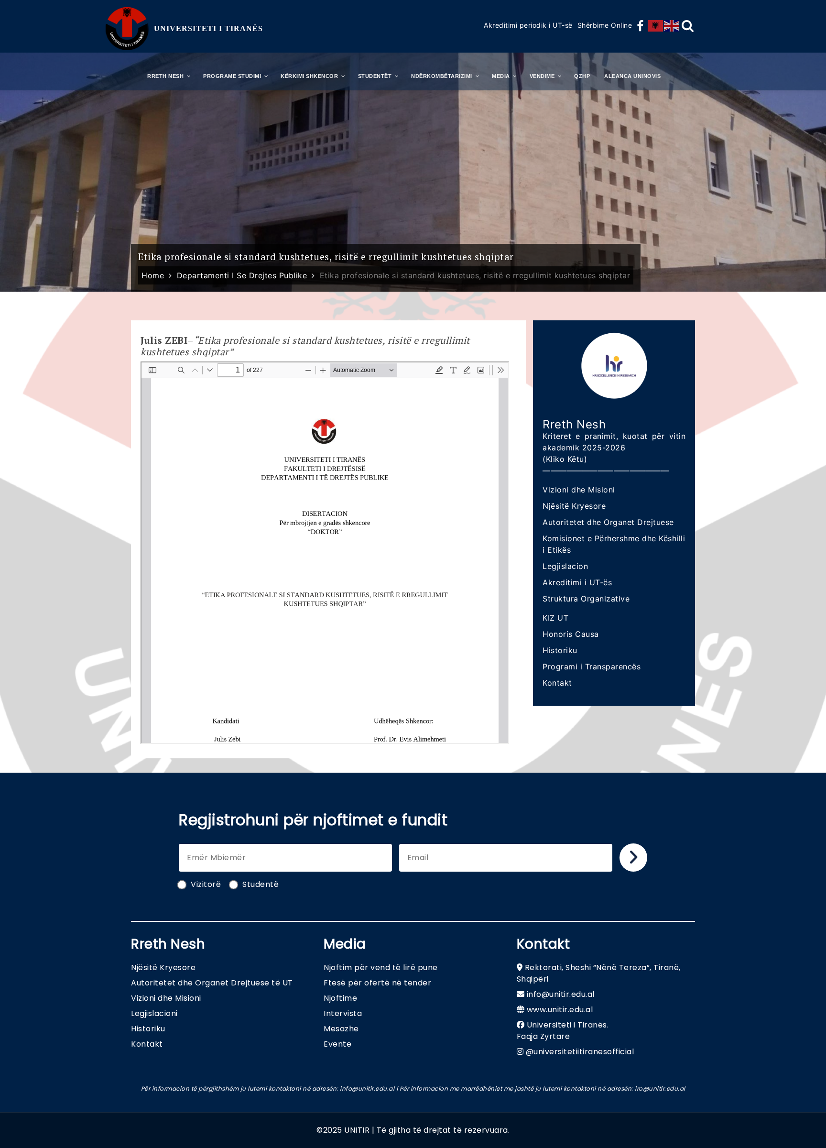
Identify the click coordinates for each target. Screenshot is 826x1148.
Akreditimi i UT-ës (577, 582)
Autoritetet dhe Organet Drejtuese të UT (212, 982)
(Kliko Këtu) (565, 459)
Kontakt (557, 683)
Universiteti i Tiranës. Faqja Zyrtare (563, 1030)
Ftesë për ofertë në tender (377, 982)
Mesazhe (341, 1028)
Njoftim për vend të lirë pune (381, 967)
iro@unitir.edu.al (660, 1088)
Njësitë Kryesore (574, 506)
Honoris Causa (571, 634)
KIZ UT (555, 618)
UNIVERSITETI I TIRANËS (208, 28)
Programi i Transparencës (592, 666)
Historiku (560, 650)
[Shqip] (656, 26)
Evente (337, 1044)
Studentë (260, 884)
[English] (672, 26)
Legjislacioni (154, 1013)
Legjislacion (565, 566)
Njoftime (340, 998)
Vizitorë (206, 884)
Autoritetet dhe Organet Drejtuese (608, 522)
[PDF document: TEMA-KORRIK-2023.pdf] (325, 552)
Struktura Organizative (586, 598)
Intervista (343, 1013)
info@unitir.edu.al (561, 994)
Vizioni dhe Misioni (579, 489)
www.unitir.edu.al (560, 1009)
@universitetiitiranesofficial (580, 1051)
